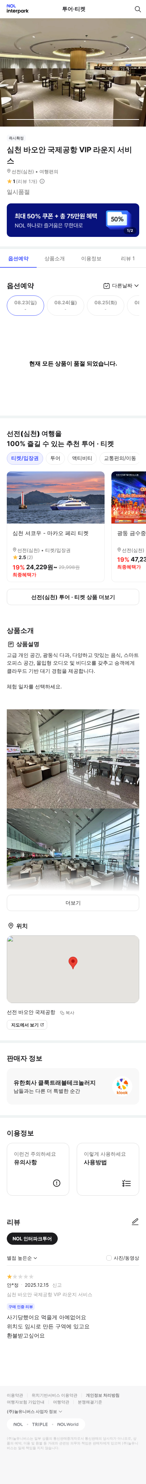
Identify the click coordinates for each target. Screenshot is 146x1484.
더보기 (73, 903)
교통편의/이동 (120, 458)
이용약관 (15, 1395)
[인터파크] (14, 9)
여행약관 (61, 1401)
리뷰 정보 (42, 181)
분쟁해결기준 (90, 1401)
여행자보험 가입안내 (25, 1401)
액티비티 (82, 458)
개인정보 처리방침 (103, 1395)
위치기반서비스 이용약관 (54, 1395)
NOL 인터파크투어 (32, 1238)
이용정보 (91, 258)
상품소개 (54, 258)
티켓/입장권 (25, 458)
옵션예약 (18, 258)
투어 (55, 458)
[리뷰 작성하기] (135, 1222)
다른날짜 (122, 285)
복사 (70, 1012)
